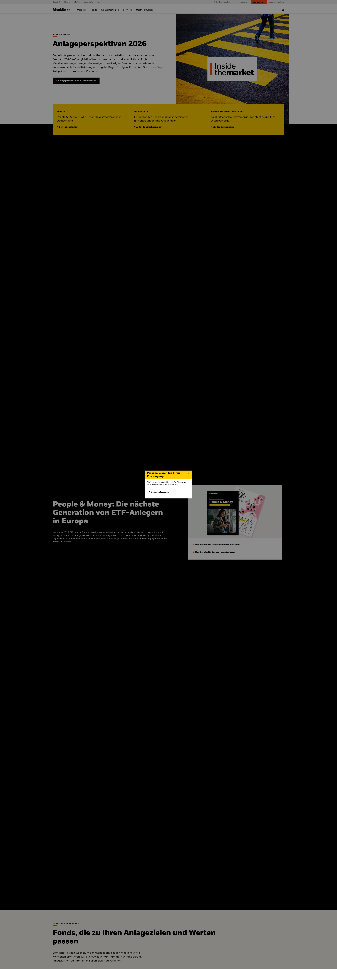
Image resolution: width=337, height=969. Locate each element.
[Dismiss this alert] (188, 473)
